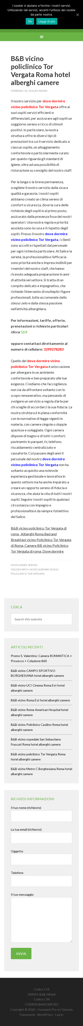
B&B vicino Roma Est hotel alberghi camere (40, 700)
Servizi (32, 565)
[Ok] (77, 14)
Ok (30, 21)
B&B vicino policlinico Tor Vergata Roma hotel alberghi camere (40, 70)
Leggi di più (47, 21)
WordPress (45, 1014)
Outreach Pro (46, 1009)
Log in (59, 1014)
